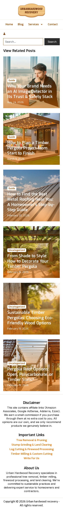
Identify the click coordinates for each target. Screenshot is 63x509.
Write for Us (31, 458)
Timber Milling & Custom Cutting (31, 453)
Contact (53, 24)
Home (9, 24)
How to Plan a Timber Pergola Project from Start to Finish (28, 148)
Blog (20, 24)
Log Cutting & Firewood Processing (32, 449)
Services (33, 24)
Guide (12, 80)
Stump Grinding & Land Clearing (31, 444)
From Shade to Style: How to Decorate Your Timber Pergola (27, 261)
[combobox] (23, 41)
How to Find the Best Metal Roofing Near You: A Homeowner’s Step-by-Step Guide (31, 202)
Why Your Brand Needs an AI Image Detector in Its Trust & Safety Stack (30, 91)
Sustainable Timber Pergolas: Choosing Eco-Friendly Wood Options (30, 318)
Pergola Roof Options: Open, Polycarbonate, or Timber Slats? (30, 374)
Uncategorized (17, 250)
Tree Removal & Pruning (31, 440)
